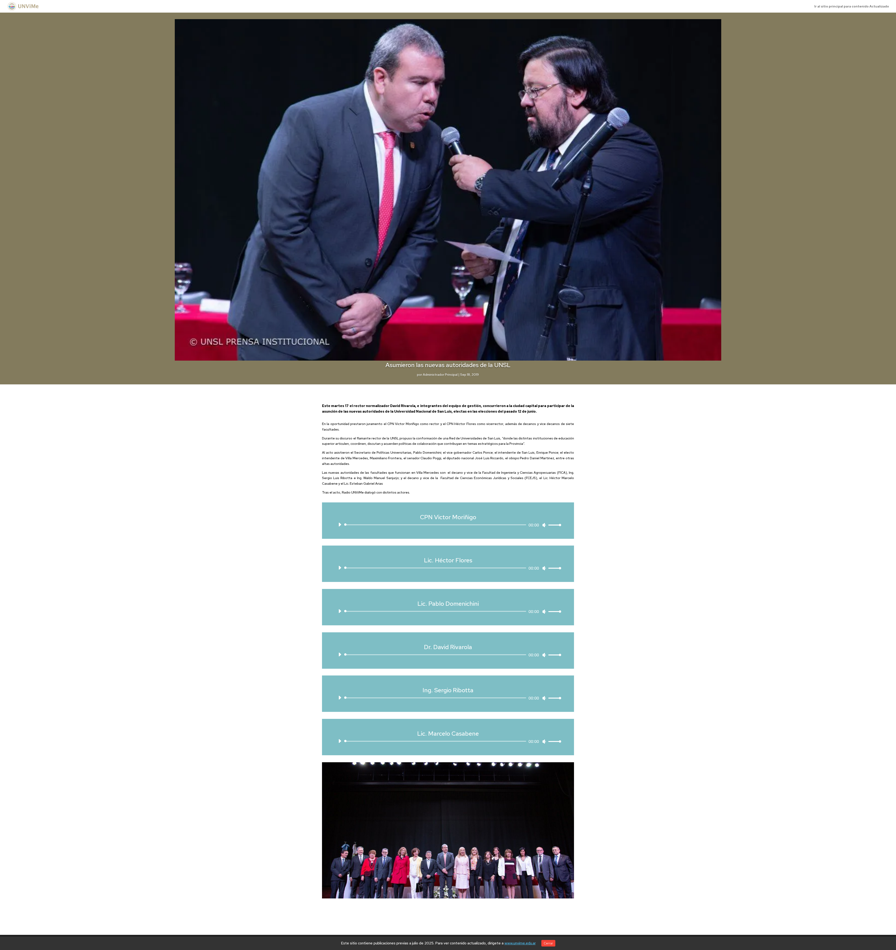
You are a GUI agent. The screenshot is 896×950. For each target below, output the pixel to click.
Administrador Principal (440, 374)
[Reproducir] (339, 524)
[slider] (553, 525)
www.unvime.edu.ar (520, 943)
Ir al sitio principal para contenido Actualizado (851, 6)
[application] (448, 524)
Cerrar (548, 943)
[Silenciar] (544, 525)
